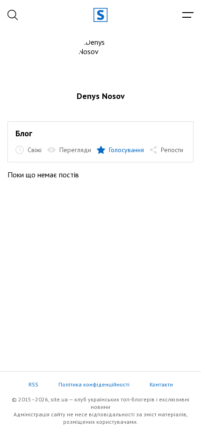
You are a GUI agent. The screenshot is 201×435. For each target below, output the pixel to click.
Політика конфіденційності (93, 384)
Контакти (161, 384)
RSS (33, 384)
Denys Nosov (101, 96)
